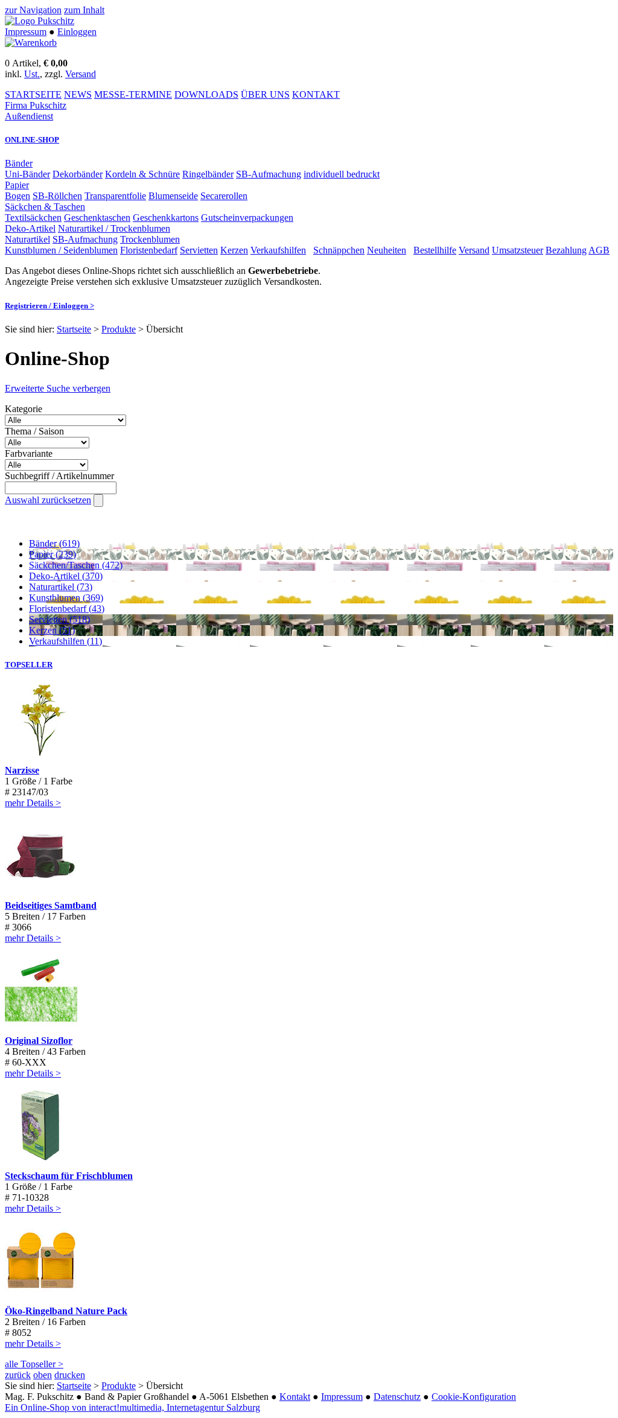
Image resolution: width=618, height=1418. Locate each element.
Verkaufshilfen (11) (65, 641)
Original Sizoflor (38, 1040)
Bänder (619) (54, 543)
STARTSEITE (33, 94)
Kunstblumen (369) (66, 598)
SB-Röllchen (57, 196)
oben (42, 1375)
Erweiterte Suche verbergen (57, 388)
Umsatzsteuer (517, 250)
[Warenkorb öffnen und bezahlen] (31, 42)
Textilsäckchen (33, 217)
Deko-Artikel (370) (66, 576)
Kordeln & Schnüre (142, 174)
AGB (599, 250)
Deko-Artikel (30, 228)
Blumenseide (173, 196)
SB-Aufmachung (268, 174)
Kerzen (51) (52, 630)
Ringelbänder (208, 174)
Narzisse (22, 770)
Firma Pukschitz (35, 105)
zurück (18, 1375)
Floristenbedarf (148, 250)
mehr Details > (33, 803)
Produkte (118, 329)
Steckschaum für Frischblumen (69, 1176)
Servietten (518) (59, 619)
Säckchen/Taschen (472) (76, 565)
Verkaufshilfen (278, 250)
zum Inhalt (84, 10)
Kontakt (294, 1396)
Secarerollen (223, 196)
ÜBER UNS (265, 94)
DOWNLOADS (206, 94)
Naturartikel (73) (60, 587)
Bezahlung (566, 250)
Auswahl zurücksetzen (48, 500)
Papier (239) (52, 554)
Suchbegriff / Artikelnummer (59, 476)
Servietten (199, 250)
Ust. (32, 74)
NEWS (78, 94)
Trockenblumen (150, 239)
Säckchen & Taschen (45, 207)
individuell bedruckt (342, 174)
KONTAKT (316, 94)
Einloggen (77, 32)
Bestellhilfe (434, 250)
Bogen (17, 196)
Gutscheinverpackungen (247, 217)
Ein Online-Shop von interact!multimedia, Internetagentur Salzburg (132, 1407)
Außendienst (29, 116)
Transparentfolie (115, 196)
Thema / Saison (34, 431)
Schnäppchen (339, 250)
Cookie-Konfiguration (474, 1396)
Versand (80, 74)
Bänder (19, 163)
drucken (69, 1375)
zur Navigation (33, 10)
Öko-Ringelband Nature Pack (66, 1311)
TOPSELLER (29, 664)
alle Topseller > (34, 1364)
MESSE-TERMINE (133, 94)
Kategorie (23, 409)
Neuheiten (386, 250)
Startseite (74, 329)
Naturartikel (27, 239)
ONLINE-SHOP (32, 139)
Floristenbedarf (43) (66, 608)
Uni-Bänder (27, 174)
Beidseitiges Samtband (51, 905)
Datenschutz (397, 1396)
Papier (17, 185)
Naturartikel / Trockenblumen (114, 228)
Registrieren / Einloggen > (49, 305)
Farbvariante (29, 453)
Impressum (25, 32)
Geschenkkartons (166, 217)
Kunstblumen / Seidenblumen (61, 250)
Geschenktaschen (97, 217)
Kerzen (234, 250)
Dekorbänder (78, 174)
